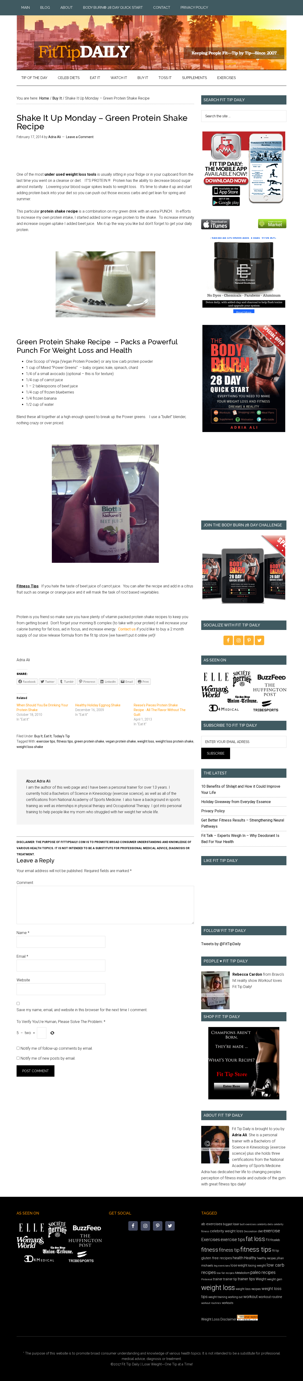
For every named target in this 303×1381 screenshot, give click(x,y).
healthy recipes (266, 1258)
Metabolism (242, 1273)
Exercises (210, 1239)
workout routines (211, 1303)
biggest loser (231, 1224)
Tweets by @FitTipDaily (221, 944)
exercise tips (45, 741)
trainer (218, 1279)
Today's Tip (61, 736)
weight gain (274, 1279)
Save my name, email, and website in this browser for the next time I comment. (82, 1010)
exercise (271, 1230)
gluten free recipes (216, 1258)
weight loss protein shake (174, 741)
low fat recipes (225, 1273)
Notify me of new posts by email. (48, 1058)
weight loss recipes (248, 1289)
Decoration (250, 1231)
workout (250, 1296)
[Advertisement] (243, 479)
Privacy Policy (213, 811)
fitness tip (229, 1250)
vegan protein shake (121, 741)
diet (260, 1231)
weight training (217, 1297)
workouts (227, 1303)
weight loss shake (30, 747)
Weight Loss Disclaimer (218, 1319)
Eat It (48, 736)
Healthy (250, 1258)
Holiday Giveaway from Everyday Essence (236, 802)
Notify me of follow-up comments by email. (57, 1048)
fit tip (275, 1250)
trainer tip (230, 1279)
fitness (209, 1249)
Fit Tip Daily (151, 38)
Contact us (127, 629)
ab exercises (211, 1224)
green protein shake (89, 741)
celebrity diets (265, 1224)
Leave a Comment (80, 137)
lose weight (239, 1265)
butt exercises (248, 1224)
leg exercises (222, 1265)
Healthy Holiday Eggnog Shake (97, 705)
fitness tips (65, 741)
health (238, 1257)
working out (235, 1297)
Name (23, 933)
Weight (261, 1279)
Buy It (38, 736)
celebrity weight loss (226, 1231)
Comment (25, 882)
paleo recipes (263, 1272)
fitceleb (275, 1240)
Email (22, 956)
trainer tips (246, 1279)
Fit (268, 1240)
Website (23, 980)
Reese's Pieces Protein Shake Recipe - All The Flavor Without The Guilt (160, 710)
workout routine (270, 1297)
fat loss (255, 1239)
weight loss (145, 741)
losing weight (257, 1265)
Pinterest (206, 1279)
